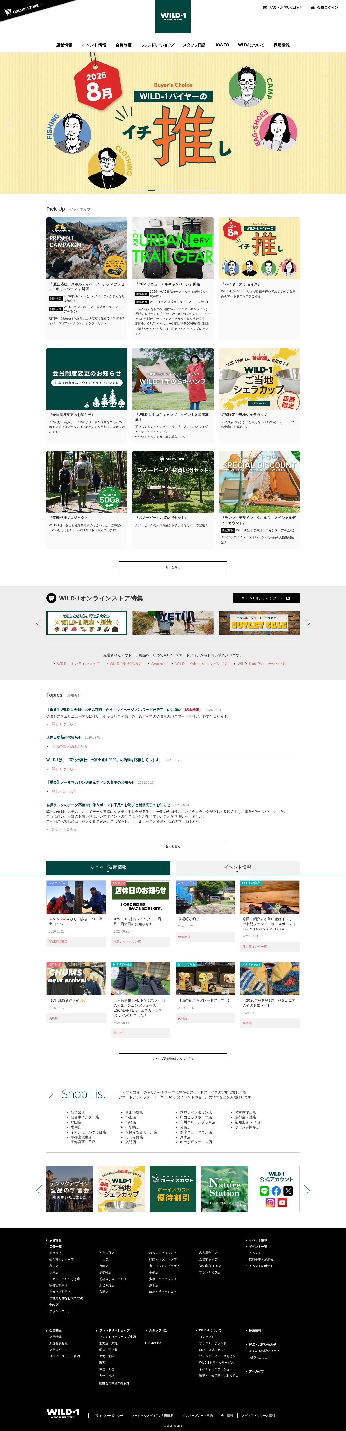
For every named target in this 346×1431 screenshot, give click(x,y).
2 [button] (143, 190)
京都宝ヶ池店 (245, 1117)
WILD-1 (173, 16)
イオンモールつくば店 (88, 1132)
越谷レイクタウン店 (127, 941)
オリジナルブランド (212, 1343)
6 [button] (177, 190)
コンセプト (206, 1337)
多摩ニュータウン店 (196, 1132)
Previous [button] (11, 125)
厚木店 (185, 1137)
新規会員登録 (58, 1343)
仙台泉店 (78, 1112)
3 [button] (151, 190)
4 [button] (160, 190)
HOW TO (154, 1343)
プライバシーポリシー (108, 1415)
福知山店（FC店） (249, 1122)
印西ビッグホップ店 (196, 1117)
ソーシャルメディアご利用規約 (152, 1415)
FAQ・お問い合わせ (285, 7)
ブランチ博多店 (247, 1127)
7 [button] (186, 190)
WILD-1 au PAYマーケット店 (262, 664)
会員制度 (55, 1330)
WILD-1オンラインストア (78, 664)
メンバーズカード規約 (64, 1356)
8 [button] (194, 190)
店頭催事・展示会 (261, 1259)
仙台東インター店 (255, 946)
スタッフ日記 (158, 1330)
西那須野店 (134, 1112)
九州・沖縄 (106, 1375)
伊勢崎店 (184, 937)
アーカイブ (256, 1371)
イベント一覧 (258, 1246)
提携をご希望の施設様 (114, 1383)
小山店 (130, 1117)
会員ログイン (327, 7)
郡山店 (118, 1033)
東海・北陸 (106, 1356)
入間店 (130, 1142)
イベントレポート (261, 1266)
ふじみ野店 (134, 1137)
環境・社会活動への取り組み (219, 1375)
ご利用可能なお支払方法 (66, 1298)
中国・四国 (106, 1369)
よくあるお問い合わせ (264, 1351)
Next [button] (334, 125)
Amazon (158, 664)
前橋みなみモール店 (141, 1132)
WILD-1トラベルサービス (216, 1362)
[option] (173, 123)
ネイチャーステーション (216, 1369)
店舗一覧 (55, 1246)
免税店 (54, 1305)
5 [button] (168, 190)
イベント (255, 1253)
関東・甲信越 (108, 1350)
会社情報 (227, 1415)
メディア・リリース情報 (258, 1415)
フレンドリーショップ (114, 1330)
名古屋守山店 (245, 1112)
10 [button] (211, 190)
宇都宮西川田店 (83, 1142)
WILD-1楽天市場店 (126, 664)
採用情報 (255, 1330)
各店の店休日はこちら (69, 746)
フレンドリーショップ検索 (117, 1337)
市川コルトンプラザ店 (198, 1122)
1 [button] (134, 190)
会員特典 (55, 1337)
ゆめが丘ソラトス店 (196, 1142)
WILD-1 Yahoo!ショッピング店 (201, 664)
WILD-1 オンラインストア (263, 598)
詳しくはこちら (64, 724)
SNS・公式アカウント (214, 1350)
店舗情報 (55, 1240)
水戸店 (76, 1127)
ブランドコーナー (61, 1311)
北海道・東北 (108, 1343)
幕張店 (185, 1127)
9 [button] (203, 190)
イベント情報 (258, 1240)
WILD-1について (210, 1330)
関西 (102, 1362)
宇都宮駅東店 (58, 941)
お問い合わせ (258, 1357)
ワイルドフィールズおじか (217, 1356)
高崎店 (53, 1018)
